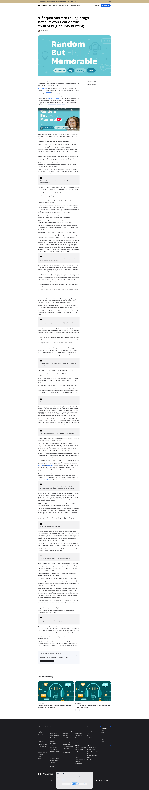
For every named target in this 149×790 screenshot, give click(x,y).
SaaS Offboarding (66, 742)
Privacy (76, 742)
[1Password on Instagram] (107, 780)
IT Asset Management (54, 751)
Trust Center (89, 742)
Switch (39, 758)
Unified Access (41, 728)
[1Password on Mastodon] (94, 780)
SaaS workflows (53, 749)
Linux (103, 741)
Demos (39, 756)
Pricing (39, 761)
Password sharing (54, 760)
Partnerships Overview (91, 747)
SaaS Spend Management (68, 744)
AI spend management (67, 728)
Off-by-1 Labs (77, 728)
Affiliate (88, 757)
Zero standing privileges (68, 731)
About (88, 728)
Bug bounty (77, 754)
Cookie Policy (49, 780)
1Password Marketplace (92, 755)
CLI (102, 743)
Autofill (51, 728)
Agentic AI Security (66, 752)
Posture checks (53, 737)
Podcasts (89, 84)
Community (77, 761)
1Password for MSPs (91, 749)
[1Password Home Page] (42, 5)
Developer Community (79, 749)
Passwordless (65, 733)
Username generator (42, 752)
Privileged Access (41, 737)
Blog (76, 737)
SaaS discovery (53, 747)
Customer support (78, 763)
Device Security (66, 735)
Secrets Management (54, 758)
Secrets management (79, 751)
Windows (103, 732)
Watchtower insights (54, 756)
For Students (89, 759)
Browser (103, 739)
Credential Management (68, 746)
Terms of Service (41, 780)
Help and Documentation (80, 759)
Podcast (89, 735)
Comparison (40, 754)
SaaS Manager (41, 739)
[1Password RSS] (109, 780)
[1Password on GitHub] (101, 780)
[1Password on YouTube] (99, 780)
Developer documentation (80, 747)
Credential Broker (41, 734)
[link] (106, 5)
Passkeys (52, 766)
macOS (103, 730)
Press (88, 733)
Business (94, 84)
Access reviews (53, 731)
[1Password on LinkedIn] (104, 780)
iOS (102, 735)
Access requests (53, 733)
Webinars (77, 731)
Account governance (54, 735)
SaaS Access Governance (68, 739)
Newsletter (89, 737)
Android (103, 737)
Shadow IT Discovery (67, 737)
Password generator (42, 750)
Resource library (78, 735)
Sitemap (40, 782)
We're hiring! (89, 731)
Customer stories (78, 733)
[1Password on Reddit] (96, 780)
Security (44, 710)
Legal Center (89, 739)
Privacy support (78, 765)
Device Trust (40, 741)
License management (54, 753)
